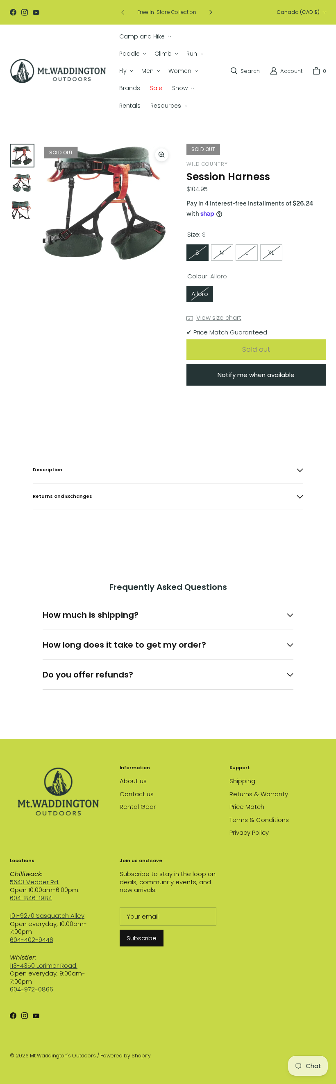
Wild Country (207, 163)
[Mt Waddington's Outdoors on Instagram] (24, 12)
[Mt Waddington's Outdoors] (58, 71)
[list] (107, 204)
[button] (144, 36)
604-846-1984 (31, 898)
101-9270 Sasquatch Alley (47, 915)
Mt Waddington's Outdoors (63, 1055)
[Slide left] (123, 12)
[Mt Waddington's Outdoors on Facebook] (13, 12)
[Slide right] (210, 12)
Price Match (246, 806)
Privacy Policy (249, 832)
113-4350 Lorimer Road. (43, 965)
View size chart (218, 318)
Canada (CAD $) (298, 12)
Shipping (242, 781)
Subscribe (142, 938)
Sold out (256, 349)
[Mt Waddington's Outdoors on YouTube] (36, 12)
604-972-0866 (31, 989)
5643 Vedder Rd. (34, 882)
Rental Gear (138, 806)
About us (133, 781)
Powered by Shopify (125, 1055)
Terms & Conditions (259, 819)
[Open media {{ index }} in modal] (107, 202)
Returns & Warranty (258, 794)
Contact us (137, 794)
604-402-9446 (31, 939)
